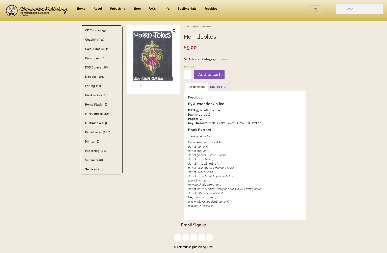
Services (94, 169)
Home (81, 8)
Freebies (210, 8)
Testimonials (187, 8)
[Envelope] (177, 237)
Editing (93, 86)
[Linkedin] (193, 237)
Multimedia (96, 123)
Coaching (94, 39)
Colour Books (97, 49)
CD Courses (95, 30)
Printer (92, 141)
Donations (95, 58)
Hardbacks (95, 95)
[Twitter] (185, 237)
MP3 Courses (97, 113)
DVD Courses (96, 67)
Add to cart (209, 74)
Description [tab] (197, 86)
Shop (137, 8)
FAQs (152, 8)
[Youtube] (209, 237)
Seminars (94, 160)
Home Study (96, 104)
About (98, 8)
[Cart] (315, 9)
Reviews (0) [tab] (218, 86)
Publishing (117, 8)
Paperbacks (97, 132)
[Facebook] (201, 237)
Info (167, 8)
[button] (174, 31)
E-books (95, 76)
